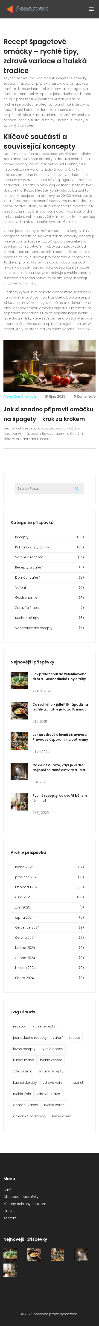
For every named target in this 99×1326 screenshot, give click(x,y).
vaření (58, 1037)
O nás (8, 1189)
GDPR (7, 1211)
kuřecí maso (23, 1060)
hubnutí (78, 1082)
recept (74, 1037)
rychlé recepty (43, 1026)
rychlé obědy (52, 1049)
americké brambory (29, 1116)
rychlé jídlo (22, 1094)
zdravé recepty (50, 1071)
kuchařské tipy (25, 1082)
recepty (19, 1026)
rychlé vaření (55, 1105)
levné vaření (62, 1116)
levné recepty (24, 1049)
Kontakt (9, 1218)
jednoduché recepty (30, 1037)
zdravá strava (48, 1094)
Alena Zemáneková (19, 396)
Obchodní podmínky (20, 1196)
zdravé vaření (54, 1082)
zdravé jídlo (22, 1071)
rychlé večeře (51, 1060)
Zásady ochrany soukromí (25, 1204)
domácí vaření (25, 1105)
